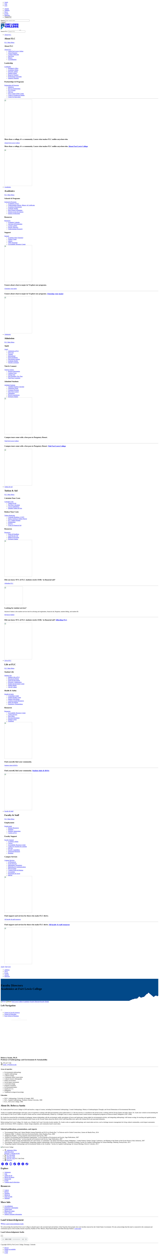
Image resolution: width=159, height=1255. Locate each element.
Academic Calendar (14, 222)
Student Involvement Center (16, 684)
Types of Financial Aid (14, 525)
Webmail (7, 1198)
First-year (11, 352)
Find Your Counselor (14, 378)
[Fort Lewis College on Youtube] (11, 1164)
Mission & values (9, 1211)
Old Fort (10, 92)
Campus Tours (12, 373)
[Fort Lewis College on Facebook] (7, 1164)
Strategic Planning (13, 78)
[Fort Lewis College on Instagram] (3, 1164)
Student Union (12, 719)
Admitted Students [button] (9, 385)
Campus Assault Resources (16, 701)
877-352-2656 (11, 1155)
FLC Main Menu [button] (9, 42)
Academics (26, 1001)
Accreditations (12, 59)
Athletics (7, 10)
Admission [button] (7, 334)
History (10, 58)
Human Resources (13, 828)
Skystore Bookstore (14, 718)
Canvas (10, 843)
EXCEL (10, 848)
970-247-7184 (11, 1157)
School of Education (14, 213)
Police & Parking (13, 702)
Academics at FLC (13, 203)
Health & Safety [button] (9, 694)
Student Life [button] (8, 675)
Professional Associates (15, 76)
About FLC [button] (7, 34)
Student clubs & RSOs (11, 765)
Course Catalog (12, 225)
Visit (5, 4)
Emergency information (11, 1208)
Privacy (6, 1247)
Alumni (6, 8)
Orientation (11, 393)
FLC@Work (11, 90)
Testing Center (12, 239)
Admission (7, 1172)
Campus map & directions (12, 1182)
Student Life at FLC (14, 677)
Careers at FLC (12, 833)
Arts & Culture (12, 687)
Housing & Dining (13, 679)
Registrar (10, 853)
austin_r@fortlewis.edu (9, 1064)
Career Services (12, 714)
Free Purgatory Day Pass (15, 376)
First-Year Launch (13, 391)
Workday (10, 829)
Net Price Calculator (14, 505)
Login (6, 1252)
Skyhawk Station (13, 396)
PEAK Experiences (14, 395)
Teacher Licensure (13, 362)
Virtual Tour (11, 374)
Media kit (7, 1195)
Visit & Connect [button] (9, 369)
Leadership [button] (7, 66)
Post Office (11, 716)
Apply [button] (6, 349)
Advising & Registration (15, 224)
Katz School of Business (15, 210)
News (6, 12)
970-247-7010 (11, 1158)
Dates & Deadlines (13, 534)
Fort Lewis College (17, 1001)
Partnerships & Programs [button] (11, 85)
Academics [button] (7, 187)
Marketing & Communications (17, 867)
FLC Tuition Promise (14, 520)
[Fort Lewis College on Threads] (23, 1164)
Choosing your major (10, 288)
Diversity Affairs (13, 71)
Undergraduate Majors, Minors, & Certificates (21, 205)
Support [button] (6, 236)
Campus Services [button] (9, 860)
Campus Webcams (13, 54)
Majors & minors (9, 1177)
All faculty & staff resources (12, 919)
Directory (7, 15)
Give (5, 5)
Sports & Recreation (14, 680)
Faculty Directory (13, 227)
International (11, 356)
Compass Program (13, 390)
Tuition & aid (8, 1175)
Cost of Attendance (13, 506)
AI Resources (12, 862)
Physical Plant (12, 868)
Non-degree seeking (14, 359)
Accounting (11, 872)
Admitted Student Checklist (16, 386)
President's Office (13, 68)
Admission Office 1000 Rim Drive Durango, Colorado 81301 (12, 1151)
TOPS (6, 1251)
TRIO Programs (12, 242)
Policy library (8, 1212)
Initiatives (11, 87)
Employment (8, 1209)
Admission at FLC (13, 351)
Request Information (14, 371)
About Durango (12, 53)
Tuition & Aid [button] (8, 487)
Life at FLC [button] (7, 660)
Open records (8, 1196)
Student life (7, 1179)
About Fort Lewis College (15, 51)
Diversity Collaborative (15, 682)
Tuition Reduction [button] (9, 515)
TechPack (11, 721)
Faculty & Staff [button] (8, 811)
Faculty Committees (14, 850)
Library (10, 241)
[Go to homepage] (10, 29)
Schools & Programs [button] (10, 202)
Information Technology (15, 865)
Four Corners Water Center (16, 93)
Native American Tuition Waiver (17, 519)
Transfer (10, 354)
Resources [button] (7, 220)
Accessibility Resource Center (17, 244)
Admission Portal (13, 388)
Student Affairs (12, 73)
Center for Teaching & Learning (17, 846)
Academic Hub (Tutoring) (15, 237)
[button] (12, 1224)
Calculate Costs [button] (8, 501)
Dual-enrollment (13, 357)
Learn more (77, 1228)
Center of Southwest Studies (16, 95)
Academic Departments (15, 207)
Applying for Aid (13, 536)
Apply (6, 2)
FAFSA (10, 523)
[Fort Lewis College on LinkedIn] (19, 1164)
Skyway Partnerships (14, 88)
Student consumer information (13, 1214)
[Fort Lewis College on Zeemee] (27, 1164)
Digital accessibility (10, 1249)
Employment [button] (8, 826)
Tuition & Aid (12, 503)
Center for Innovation (14, 97)
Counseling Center (13, 696)
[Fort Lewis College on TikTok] (15, 1164)
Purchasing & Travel (14, 873)
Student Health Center (14, 697)
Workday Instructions (14, 831)
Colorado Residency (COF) (16, 517)
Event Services (12, 863)
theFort (10, 875)
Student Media (12, 685)
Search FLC (4, 31)
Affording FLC (8, 583)
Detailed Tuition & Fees (15, 508)
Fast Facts (11, 56)
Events (6, 13)
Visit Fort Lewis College (11, 441)
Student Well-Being (14, 699)
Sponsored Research (14, 851)
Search (3, 20)
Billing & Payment (13, 537)
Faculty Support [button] (9, 840)
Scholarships (11, 522)
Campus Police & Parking (15, 870)
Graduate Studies (13, 208)
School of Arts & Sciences (15, 212)
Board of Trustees (13, 75)
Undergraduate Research (15, 229)
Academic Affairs (13, 70)
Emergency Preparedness (15, 704)
